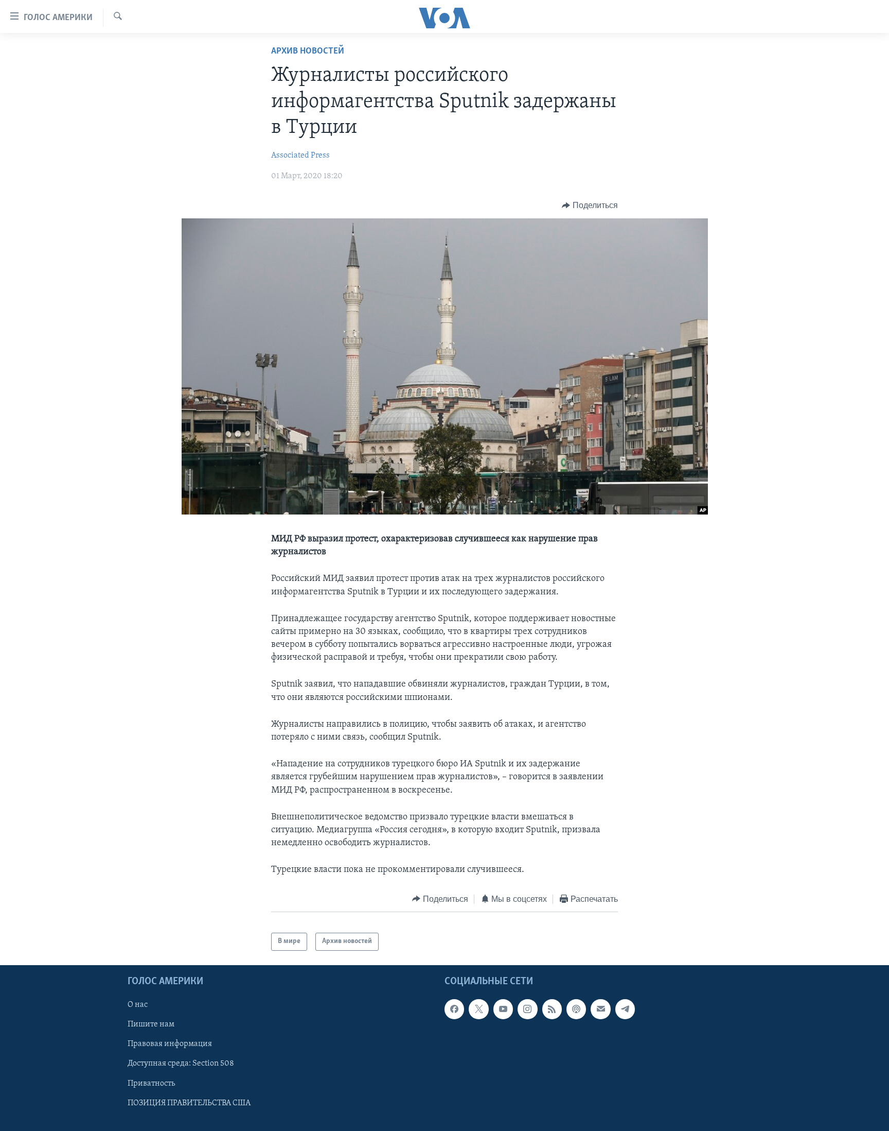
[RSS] (552, 1009)
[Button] (590, 205)
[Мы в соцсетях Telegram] (625, 1009)
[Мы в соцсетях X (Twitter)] (478, 1009)
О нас (138, 1005)
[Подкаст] (576, 1009)
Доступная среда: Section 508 (181, 1063)
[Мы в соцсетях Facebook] (454, 1009)
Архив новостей (307, 51)
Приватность (151, 1083)
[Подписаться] (600, 1009)
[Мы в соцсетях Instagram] (527, 1009)
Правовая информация (170, 1044)
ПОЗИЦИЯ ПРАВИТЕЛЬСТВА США (189, 1103)
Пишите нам (151, 1024)
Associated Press (300, 155)
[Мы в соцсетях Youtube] (503, 1009)
